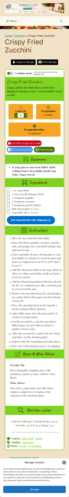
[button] (64, 462)
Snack (38, 438)
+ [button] (25, 115)
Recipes (20, 35)
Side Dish (27, 438)
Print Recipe (49, 62)
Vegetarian (35, 446)
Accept (34, 489)
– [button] (16, 115)
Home (9, 35)
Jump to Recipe (25, 62)
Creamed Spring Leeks (24, 457)
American (28, 442)
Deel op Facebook (21, 149)
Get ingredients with (23, 220)
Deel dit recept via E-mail (26, 143)
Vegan (22, 446)
